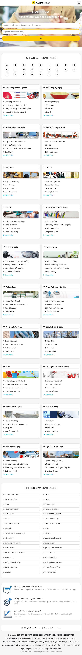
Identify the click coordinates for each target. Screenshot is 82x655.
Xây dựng (8, 572)
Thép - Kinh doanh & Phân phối (16, 304)
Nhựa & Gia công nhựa (53, 538)
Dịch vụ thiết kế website (27, 611)
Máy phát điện (50, 351)
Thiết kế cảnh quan (52, 148)
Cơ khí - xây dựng (11, 232)
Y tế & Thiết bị (52, 407)
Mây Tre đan (49, 105)
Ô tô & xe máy (12, 247)
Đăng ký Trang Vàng (31, 628)
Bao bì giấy (9, 152)
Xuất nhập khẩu (50, 572)
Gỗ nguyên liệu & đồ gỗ (53, 524)
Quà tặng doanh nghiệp (16, 87)
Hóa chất (8, 528)
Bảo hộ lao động (13, 446)
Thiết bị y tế (49, 428)
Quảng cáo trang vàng (28, 598)
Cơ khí (8, 207)
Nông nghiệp (49, 543)
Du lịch (7, 519)
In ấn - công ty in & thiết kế (15, 381)
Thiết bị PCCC (10, 351)
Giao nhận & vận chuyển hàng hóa (57, 467)
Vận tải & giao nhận (54, 446)
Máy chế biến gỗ (11, 192)
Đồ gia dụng (51, 247)
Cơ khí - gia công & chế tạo (15, 221)
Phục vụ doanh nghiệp (56, 287)
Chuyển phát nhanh (52, 471)
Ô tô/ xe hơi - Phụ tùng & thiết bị (17, 261)
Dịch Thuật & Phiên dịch (54, 308)
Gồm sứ (48, 112)
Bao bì (47, 494)
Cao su (49, 167)
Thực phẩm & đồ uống (13, 562)
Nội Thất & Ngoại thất (55, 127)
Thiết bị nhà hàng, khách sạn (55, 264)
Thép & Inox (11, 287)
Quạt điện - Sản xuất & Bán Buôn (57, 268)
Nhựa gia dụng (50, 271)
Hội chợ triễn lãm (51, 391)
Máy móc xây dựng (12, 181)
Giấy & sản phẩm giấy (15, 127)
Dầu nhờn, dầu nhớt (12, 271)
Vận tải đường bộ (51, 464)
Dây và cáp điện (51, 344)
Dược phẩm (49, 421)
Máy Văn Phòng (51, 221)
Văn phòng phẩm (51, 232)
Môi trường (9, 538)
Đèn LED (48, 145)
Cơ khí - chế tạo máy (12, 228)
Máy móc (9, 167)
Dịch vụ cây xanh (51, 152)
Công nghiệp (49, 504)
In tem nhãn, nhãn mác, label (15, 388)
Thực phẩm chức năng (53, 424)
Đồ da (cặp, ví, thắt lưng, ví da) (16, 105)
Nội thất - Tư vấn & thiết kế (55, 141)
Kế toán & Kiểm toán (52, 304)
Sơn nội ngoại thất (11, 431)
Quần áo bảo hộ (11, 471)
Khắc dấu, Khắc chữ (52, 311)
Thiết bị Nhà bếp (51, 261)
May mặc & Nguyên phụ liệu (15, 533)
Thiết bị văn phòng (52, 228)
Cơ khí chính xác (11, 225)
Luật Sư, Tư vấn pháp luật (54, 301)
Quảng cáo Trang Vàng (52, 628)
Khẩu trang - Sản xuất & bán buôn (17, 467)
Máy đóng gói (10, 185)
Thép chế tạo (9, 311)
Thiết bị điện (49, 341)
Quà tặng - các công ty (13, 102)
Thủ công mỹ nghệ (54, 87)
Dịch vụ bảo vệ (10, 348)
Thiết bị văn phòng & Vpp (56, 207)
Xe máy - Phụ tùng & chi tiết (15, 264)
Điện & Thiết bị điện (54, 327)
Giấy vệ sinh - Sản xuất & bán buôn (18, 148)
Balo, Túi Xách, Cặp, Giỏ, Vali (15, 112)
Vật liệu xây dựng (14, 407)
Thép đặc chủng (11, 308)
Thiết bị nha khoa (51, 431)
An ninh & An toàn (14, 327)
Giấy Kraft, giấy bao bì (13, 145)
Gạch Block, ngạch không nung (16, 424)
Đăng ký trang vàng (28, 586)
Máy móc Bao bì (11, 188)
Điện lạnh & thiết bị (52, 509)
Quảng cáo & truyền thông (57, 367)
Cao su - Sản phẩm (52, 185)
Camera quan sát (11, 341)
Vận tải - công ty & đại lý (54, 461)
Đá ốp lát (8, 428)
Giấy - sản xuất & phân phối (15, 141)
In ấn (8, 367)
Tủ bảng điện (50, 348)
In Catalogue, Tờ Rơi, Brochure (16, 384)
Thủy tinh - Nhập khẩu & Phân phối (18, 108)
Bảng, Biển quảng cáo (53, 384)
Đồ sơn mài (49, 108)
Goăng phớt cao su (52, 192)
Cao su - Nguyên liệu (52, 181)
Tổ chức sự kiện (50, 388)
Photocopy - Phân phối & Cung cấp (58, 225)
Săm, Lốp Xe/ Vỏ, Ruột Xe (14, 268)
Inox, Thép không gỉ (12, 301)
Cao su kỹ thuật (50, 188)
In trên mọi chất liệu (12, 391)
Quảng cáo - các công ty (54, 381)
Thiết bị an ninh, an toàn (14, 344)
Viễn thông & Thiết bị (52, 567)
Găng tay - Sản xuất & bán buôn (16, 464)
